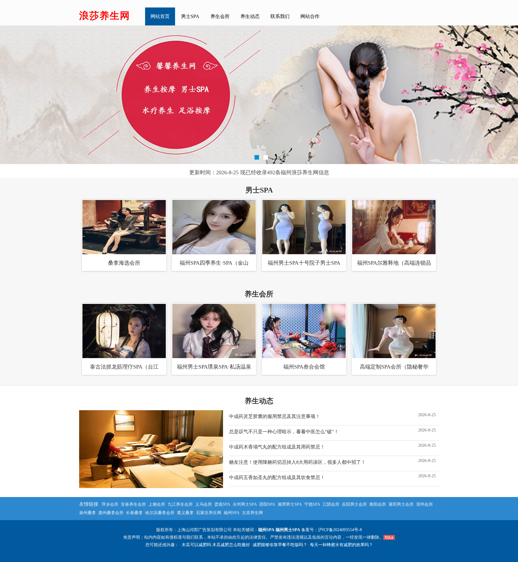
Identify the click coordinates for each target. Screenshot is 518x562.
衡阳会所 (377, 504)
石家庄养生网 (208, 513)
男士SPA (190, 16)
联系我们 (280, 16)
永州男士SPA (245, 504)
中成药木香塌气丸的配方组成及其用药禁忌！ (277, 446)
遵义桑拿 (185, 513)
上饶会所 (156, 504)
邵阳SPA (267, 504)
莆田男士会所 (401, 504)
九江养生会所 (180, 504)
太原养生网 (252, 513)
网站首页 (160, 16)
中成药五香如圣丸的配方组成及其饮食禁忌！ (277, 477)
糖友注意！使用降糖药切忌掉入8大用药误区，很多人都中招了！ (297, 462)
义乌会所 (203, 504)
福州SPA (232, 513)
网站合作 (310, 16)
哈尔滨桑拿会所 (159, 513)
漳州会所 (424, 504)
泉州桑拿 (87, 513)
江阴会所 (331, 504)
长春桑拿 (134, 513)
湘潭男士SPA (290, 504)
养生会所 (220, 16)
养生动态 (250, 16)
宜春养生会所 (133, 504)
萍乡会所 (110, 504)
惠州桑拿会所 (111, 513)
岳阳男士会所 (354, 504)
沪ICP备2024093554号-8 (340, 530)
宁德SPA (312, 504)
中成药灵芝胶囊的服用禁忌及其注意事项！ (274, 416)
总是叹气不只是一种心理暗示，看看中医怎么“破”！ (284, 431)
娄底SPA (222, 504)
